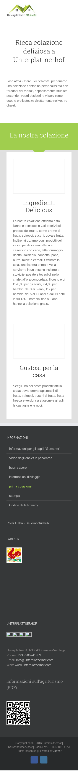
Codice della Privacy (23, 505)
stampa (14, 495)
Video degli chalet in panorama (30, 458)
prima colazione (20, 486)
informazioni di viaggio (24, 477)
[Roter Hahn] (14, 550)
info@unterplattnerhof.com (35, 660)
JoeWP (57, 750)
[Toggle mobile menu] (70, 6)
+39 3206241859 (29, 655)
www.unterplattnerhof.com (33, 665)
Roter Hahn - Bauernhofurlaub (27, 523)
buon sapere (18, 467)
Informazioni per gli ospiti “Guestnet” (34, 448)
